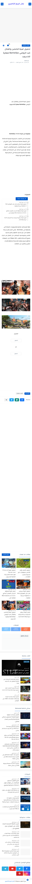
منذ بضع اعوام (22, 202)
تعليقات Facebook (16, 629)
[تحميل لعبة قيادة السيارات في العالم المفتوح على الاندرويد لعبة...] (25, 680)
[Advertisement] (16, 25)
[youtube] (12, 869)
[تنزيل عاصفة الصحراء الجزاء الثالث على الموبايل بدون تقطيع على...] (25, 824)
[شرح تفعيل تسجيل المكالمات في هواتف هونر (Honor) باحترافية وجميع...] (25, 781)
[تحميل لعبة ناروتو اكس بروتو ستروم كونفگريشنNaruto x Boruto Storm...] (25, 736)
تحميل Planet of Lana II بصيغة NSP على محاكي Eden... (11, 764)
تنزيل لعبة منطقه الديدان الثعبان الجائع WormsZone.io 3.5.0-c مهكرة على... (16, 212)
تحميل (16, 340)
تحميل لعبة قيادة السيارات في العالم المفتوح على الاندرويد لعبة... (11, 681)
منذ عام (27, 568)
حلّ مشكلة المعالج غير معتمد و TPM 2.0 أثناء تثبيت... (11, 807)
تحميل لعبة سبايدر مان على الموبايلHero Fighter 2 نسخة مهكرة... (15, 205)
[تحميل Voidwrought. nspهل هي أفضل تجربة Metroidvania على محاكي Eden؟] (25, 755)
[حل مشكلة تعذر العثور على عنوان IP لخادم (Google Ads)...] (25, 791)
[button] (22, 399)
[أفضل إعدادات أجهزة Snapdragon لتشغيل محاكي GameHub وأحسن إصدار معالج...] (25, 715)
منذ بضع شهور (15, 724)
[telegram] (5, 869)
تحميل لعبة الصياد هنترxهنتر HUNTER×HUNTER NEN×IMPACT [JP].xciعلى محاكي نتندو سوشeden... (11, 747)
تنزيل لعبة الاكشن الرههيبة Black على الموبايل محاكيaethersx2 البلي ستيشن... (10, 853)
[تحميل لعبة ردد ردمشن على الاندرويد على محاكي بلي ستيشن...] (25, 843)
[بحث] (2, 4)
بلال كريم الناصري (16, 4)
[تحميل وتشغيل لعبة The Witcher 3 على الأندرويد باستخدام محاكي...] (25, 727)
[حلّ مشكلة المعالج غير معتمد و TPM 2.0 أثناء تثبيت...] (25, 807)
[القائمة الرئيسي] (30, 4)
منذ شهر (16, 713)
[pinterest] (19, 873)
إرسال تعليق (24, 636)
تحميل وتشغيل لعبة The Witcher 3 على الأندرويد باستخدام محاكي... (10, 728)
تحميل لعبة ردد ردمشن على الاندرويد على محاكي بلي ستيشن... (12, 844)
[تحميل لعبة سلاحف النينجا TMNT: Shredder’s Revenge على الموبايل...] (25, 697)
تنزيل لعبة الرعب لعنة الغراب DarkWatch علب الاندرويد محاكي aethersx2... (10, 835)
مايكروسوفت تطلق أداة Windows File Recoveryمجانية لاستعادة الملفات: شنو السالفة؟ (10, 800)
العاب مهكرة (26, 45)
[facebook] (26, 869)
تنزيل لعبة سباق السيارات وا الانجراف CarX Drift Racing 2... (23, 615)
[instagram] (26, 873)
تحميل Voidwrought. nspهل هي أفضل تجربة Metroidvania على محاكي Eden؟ (10, 756)
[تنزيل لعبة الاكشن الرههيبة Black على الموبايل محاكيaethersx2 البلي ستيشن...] (25, 852)
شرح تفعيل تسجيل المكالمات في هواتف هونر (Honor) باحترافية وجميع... (11, 783)
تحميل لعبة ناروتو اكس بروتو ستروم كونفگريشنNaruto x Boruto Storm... (11, 737)
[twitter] (19, 869)
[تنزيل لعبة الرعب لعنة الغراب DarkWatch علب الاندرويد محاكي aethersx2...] (25, 834)
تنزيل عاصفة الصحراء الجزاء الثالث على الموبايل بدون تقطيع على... (10, 826)
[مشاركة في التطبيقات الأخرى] (6, 399)
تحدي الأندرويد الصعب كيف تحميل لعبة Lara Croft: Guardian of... (10, 690)
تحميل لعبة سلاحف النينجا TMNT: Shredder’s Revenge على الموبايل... (11, 698)
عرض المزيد (6, 554)
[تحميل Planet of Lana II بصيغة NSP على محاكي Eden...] (25, 764)
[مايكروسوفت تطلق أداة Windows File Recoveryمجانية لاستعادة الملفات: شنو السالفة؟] (25, 799)
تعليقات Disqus (6, 629)
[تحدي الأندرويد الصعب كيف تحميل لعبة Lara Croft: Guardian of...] (25, 689)
